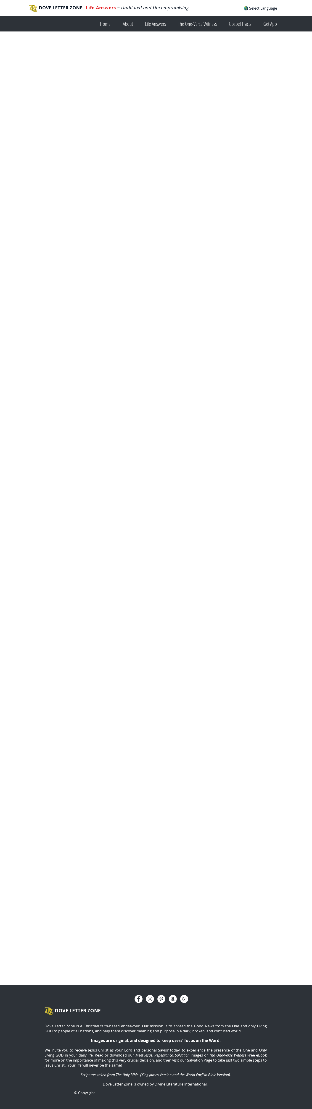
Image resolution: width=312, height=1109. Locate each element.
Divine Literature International (181, 1084)
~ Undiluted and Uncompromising (152, 8)
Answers (106, 8)
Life (91, 8)
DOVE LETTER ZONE (60, 8)
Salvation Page (199, 1060)
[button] (130, 23)
